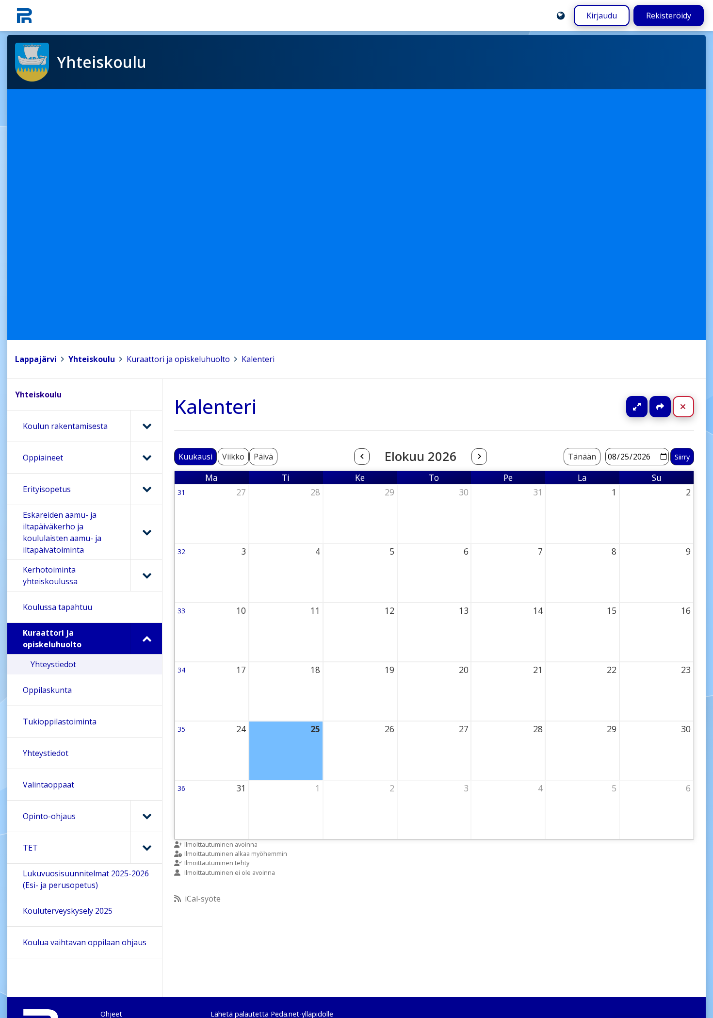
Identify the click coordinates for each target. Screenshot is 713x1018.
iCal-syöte (203, 898)
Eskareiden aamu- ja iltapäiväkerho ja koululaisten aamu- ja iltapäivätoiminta (62, 532)
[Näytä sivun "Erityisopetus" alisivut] (146, 489)
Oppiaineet (43, 457)
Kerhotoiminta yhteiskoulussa (50, 575)
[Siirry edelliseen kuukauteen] (362, 456)
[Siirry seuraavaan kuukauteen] (479, 456)
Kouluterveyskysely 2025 (68, 910)
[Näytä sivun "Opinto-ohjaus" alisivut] (146, 816)
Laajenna (646, 406)
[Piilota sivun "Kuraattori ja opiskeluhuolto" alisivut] (146, 638)
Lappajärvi (36, 359)
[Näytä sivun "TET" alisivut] (146, 847)
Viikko (233, 456)
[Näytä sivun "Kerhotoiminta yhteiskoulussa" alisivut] (146, 575)
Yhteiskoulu (91, 359)
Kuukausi (195, 456)
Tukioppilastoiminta (60, 721)
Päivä (263, 456)
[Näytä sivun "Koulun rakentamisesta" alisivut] (146, 426)
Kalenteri (258, 359)
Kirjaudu (601, 15)
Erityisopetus (47, 489)
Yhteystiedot (53, 664)
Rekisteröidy (668, 15)
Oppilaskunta (47, 690)
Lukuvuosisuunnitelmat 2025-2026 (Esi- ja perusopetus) (86, 879)
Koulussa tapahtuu (57, 607)
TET (30, 847)
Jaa (660, 406)
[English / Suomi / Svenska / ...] (560, 15)
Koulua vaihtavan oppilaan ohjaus (84, 942)
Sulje (691, 406)
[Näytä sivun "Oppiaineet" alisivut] (146, 457)
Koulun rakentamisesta (65, 426)
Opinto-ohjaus (49, 816)
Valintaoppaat (48, 784)
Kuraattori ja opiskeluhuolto (178, 359)
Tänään (582, 456)
